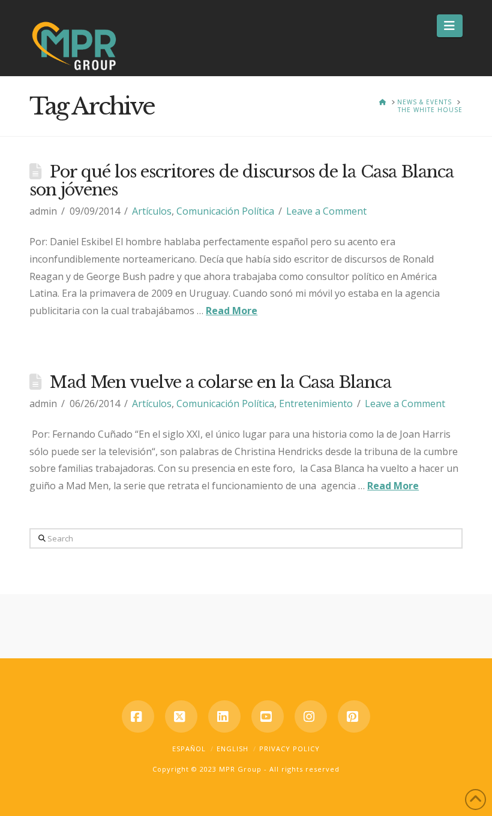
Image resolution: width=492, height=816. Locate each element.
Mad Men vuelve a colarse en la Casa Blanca (220, 382)
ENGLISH (232, 748)
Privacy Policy (289, 748)
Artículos (152, 211)
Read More (231, 310)
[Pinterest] (354, 716)
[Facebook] (138, 716)
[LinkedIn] (224, 716)
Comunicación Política (225, 211)
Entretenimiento (316, 403)
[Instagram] (311, 716)
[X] (181, 716)
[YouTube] (267, 716)
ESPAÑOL (189, 748)
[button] (450, 25)
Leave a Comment (326, 211)
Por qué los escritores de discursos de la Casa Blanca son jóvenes (241, 181)
